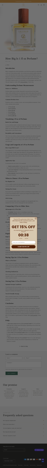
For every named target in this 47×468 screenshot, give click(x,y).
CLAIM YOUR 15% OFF (23, 246)
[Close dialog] (36, 218)
